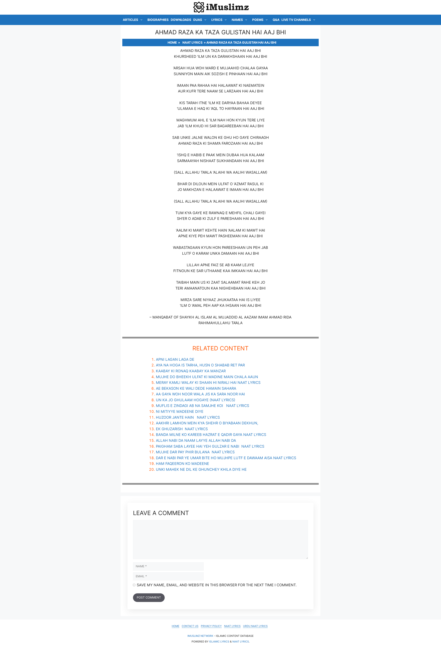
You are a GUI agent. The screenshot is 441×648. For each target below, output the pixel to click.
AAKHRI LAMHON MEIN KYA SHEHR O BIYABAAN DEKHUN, (207, 423)
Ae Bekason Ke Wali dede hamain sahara (196, 388)
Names (237, 20)
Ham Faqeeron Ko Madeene (182, 463)
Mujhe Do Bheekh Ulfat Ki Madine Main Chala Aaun (207, 377)
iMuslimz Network (200, 635)
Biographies (158, 20)
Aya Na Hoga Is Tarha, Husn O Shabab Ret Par (200, 365)
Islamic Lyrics (219, 641)
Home (172, 42)
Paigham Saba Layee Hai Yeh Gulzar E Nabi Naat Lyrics (210, 446)
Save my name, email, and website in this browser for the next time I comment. (217, 585)
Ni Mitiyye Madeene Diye (179, 411)
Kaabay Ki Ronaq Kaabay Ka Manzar (191, 371)
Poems (257, 20)
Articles (130, 20)
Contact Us (190, 626)
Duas (197, 20)
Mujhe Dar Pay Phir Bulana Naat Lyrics (195, 452)
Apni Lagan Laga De (175, 359)
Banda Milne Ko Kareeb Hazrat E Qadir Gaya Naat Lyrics (211, 434)
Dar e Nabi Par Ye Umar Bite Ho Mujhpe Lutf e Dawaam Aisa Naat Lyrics (226, 458)
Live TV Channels (296, 20)
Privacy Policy (211, 626)
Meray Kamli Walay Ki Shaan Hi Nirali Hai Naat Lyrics (208, 382)
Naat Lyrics (192, 42)
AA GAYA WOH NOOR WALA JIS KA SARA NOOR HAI (200, 394)
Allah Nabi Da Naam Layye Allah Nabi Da (196, 440)
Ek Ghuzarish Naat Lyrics (182, 429)
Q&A (276, 20)
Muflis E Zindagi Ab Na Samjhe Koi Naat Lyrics (202, 405)
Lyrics (216, 20)
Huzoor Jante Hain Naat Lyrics (188, 417)
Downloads (181, 20)
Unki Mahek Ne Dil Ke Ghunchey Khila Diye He (201, 469)
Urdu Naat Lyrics (255, 626)
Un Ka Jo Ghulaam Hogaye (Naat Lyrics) (195, 400)
